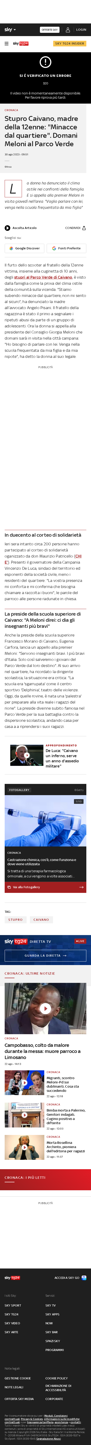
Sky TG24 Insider (69, 43)
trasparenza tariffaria (40, 1422)
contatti (75, 1422)
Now (49, 1323)
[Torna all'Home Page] (20, 43)
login (81, 29)
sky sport (13, 1305)
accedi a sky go (67, 1278)
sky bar (52, 1332)
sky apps (53, 1314)
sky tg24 (12, 1314)
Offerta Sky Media (19, 1399)
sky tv (51, 1305)
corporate (54, 1399)
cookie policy (57, 1378)
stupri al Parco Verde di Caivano (43, 277)
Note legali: (12, 1368)
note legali (14, 1387)
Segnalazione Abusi (48, 1438)
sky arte (11, 1332)
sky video (12, 1323)
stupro (15, 919)
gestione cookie (18, 1378)
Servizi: (50, 1295)
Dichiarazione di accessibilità (58, 1388)
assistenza (61, 1422)
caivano (41, 919)
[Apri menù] (6, 43)
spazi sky (53, 1341)
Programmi (55, 1350)
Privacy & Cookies (32, 1419)
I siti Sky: (10, 1295)
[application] (21, 228)
